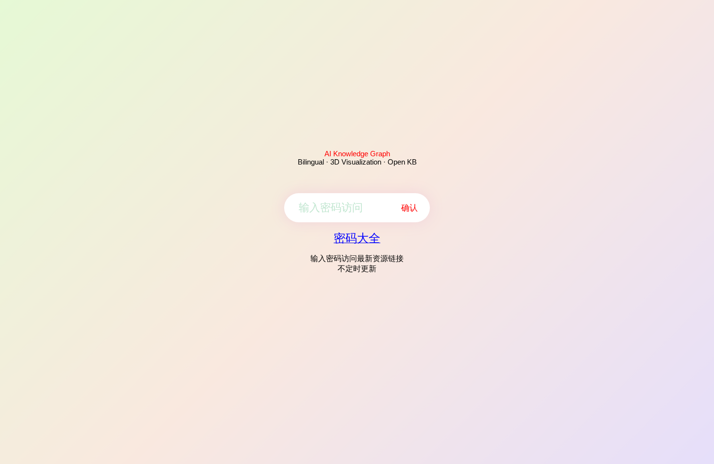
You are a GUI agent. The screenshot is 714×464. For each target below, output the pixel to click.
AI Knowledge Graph (357, 153)
